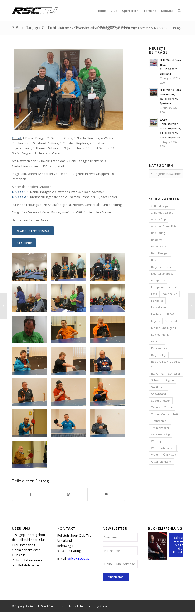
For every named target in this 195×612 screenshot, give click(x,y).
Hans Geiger (159, 307)
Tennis (155, 407)
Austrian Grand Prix (163, 226)
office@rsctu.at (78, 558)
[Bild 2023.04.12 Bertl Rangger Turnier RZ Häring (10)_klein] (109, 393)
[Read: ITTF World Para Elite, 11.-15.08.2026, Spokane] (153, 63)
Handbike (157, 300)
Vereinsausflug (160, 434)
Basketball (157, 240)
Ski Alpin (156, 387)
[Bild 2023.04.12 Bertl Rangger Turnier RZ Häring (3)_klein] (70, 331)
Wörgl (155, 454)
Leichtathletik (160, 334)
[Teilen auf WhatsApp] (68, 494)
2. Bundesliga (159, 206)
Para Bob (157, 341)
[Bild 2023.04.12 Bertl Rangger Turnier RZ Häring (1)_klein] (31, 331)
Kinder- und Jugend (163, 328)
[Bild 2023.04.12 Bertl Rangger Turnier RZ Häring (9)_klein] (70, 393)
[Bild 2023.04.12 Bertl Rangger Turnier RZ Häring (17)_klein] (70, 268)
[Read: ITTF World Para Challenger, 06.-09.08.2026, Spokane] (153, 92)
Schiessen (174, 373)
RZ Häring (157, 373)
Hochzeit (157, 314)
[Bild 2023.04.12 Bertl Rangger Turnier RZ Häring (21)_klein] (109, 300)
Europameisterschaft (164, 287)
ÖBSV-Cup (169, 454)
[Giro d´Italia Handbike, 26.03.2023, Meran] (3, 306)
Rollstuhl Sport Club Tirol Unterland (52, 606)
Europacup (158, 280)
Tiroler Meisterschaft (164, 414)
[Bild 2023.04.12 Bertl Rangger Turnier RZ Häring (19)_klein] (31, 300)
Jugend (155, 321)
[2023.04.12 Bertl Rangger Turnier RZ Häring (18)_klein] (68, 90)
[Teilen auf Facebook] (31, 494)
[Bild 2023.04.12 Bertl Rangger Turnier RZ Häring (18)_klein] (109, 268)
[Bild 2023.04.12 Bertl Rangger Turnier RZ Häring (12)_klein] (70, 424)
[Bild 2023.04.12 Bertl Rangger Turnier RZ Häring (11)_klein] (31, 424)
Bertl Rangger (160, 253)
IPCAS (170, 314)
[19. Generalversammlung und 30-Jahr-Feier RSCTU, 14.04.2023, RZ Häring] (191, 306)
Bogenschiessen (161, 267)
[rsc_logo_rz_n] (35, 10)
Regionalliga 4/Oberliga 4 (165, 364)
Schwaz (156, 380)
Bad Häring (158, 233)
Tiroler (168, 407)
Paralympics (159, 348)
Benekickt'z (158, 246)
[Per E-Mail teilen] (106, 494)
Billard (155, 260)
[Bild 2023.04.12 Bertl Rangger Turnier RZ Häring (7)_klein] (109, 362)
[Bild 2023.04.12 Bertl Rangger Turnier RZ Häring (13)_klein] (109, 424)
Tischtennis (158, 421)
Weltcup (156, 441)
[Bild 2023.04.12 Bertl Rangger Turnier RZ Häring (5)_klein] (31, 362)
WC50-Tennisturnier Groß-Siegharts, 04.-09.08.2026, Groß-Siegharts (170, 128)
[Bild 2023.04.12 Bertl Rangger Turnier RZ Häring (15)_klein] (31, 456)
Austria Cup (158, 219)
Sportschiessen (161, 400)
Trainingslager (160, 427)
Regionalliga (158, 355)
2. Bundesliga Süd (162, 212)
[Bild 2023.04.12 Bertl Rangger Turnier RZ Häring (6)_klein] (70, 362)
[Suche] (179, 10)
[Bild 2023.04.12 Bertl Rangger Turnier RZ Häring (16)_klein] (31, 268)
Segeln (169, 380)
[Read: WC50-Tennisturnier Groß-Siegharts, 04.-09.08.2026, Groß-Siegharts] (153, 122)
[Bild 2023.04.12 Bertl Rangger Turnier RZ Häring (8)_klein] (31, 393)
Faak (154, 294)
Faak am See (169, 294)
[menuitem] (101, 10)
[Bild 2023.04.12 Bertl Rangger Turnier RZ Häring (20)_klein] (70, 300)
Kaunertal (171, 321)
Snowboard (158, 393)
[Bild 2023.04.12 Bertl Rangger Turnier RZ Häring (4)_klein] (109, 331)
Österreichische (161, 461)
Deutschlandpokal (162, 273)
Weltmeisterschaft (163, 448)
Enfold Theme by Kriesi (92, 606)
